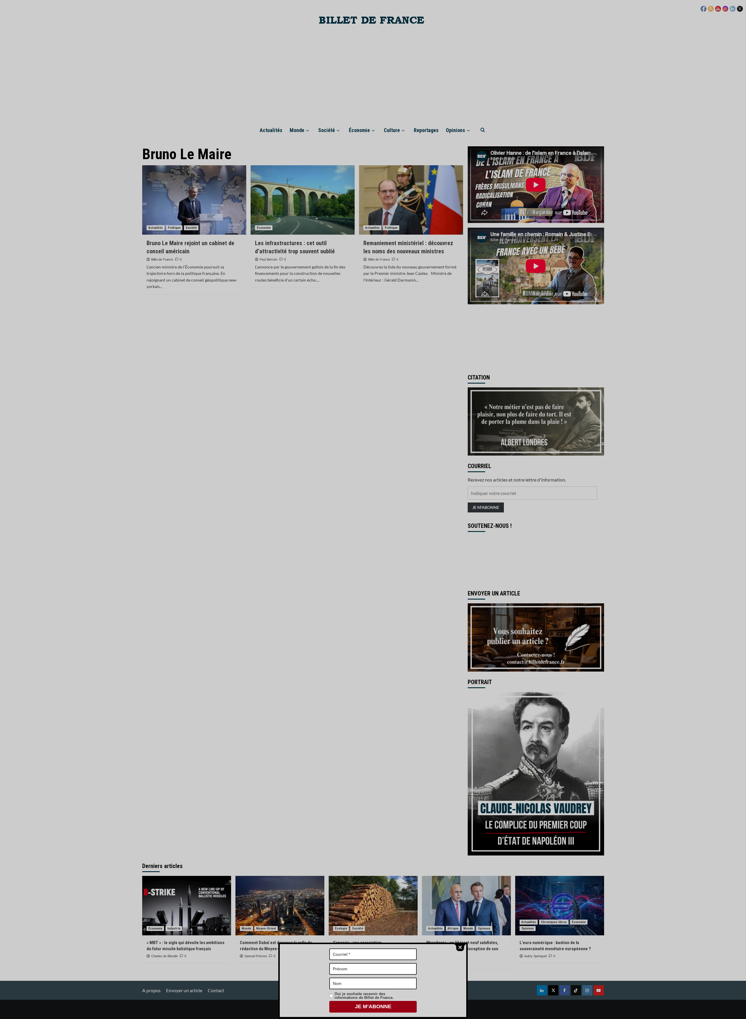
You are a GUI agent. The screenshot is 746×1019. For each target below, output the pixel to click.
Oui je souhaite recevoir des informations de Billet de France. (364, 995)
